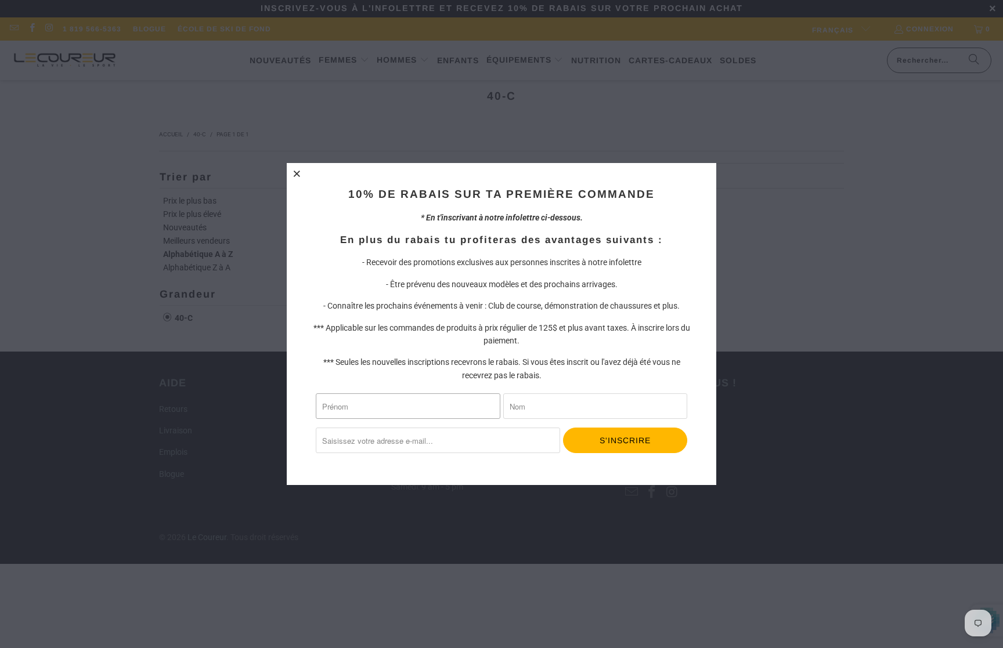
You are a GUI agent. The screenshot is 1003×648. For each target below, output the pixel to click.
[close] (297, 173)
